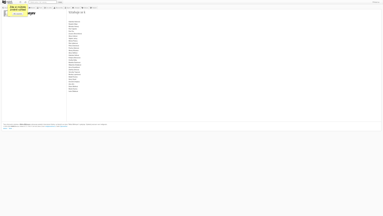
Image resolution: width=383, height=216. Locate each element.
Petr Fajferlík (73, 29)
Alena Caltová (73, 36)
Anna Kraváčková (74, 67)
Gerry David (72, 79)
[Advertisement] (128, 107)
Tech (40, 8)
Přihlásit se (376, 2)
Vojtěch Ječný (73, 38)
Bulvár (33, 8)
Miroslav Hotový (74, 26)
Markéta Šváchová (74, 62)
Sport (68, 8)
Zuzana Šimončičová (75, 34)
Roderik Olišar (73, 24)
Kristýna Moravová (74, 58)
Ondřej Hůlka (73, 60)
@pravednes (63, 126)
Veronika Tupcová (74, 72)
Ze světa (49, 8)
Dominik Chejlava (74, 82)
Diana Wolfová (73, 86)
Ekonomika (59, 8)
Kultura (86, 8)
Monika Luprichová (75, 74)
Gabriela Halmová (74, 22)
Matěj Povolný (73, 77)
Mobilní (5, 128)
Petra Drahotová (74, 46)
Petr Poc (71, 31)
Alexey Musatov (74, 50)
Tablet (10, 128)
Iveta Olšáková (73, 91)
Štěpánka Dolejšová (75, 65)
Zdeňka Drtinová (74, 70)
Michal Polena (73, 41)
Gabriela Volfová (74, 55)
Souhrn (7, 8)
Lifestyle (77, 8)
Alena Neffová (73, 53)
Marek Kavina (73, 89)
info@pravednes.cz (50, 126)
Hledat (60, 2)
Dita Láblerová (73, 43)
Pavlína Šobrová (74, 48)
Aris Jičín (71, 84)
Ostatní (94, 8)
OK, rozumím (18, 14)
